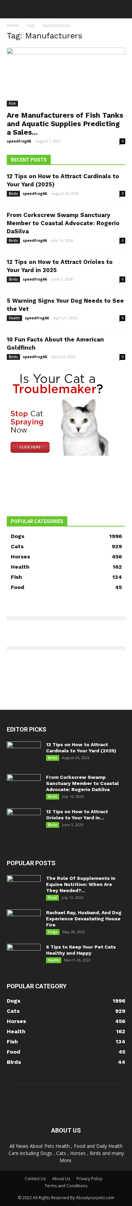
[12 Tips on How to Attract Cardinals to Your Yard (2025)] (24, 753)
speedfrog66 (19, 141)
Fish (12, 103)
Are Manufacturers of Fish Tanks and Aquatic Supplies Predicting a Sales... (65, 123)
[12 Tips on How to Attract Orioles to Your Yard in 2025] (24, 820)
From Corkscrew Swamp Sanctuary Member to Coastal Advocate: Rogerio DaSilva (63, 223)
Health (14, 318)
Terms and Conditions (66, 1186)
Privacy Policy (89, 1179)
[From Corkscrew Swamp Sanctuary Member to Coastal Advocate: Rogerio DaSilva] (24, 786)
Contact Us (35, 1179)
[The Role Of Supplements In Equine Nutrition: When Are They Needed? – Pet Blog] (24, 887)
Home (13, 25)
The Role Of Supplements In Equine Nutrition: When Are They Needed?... (80, 884)
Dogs (53, 931)
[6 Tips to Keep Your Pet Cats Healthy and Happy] (24, 956)
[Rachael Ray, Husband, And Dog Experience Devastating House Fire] (24, 921)
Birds (13, 193)
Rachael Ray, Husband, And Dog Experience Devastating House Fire (84, 918)
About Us (61, 1179)
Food (52, 897)
